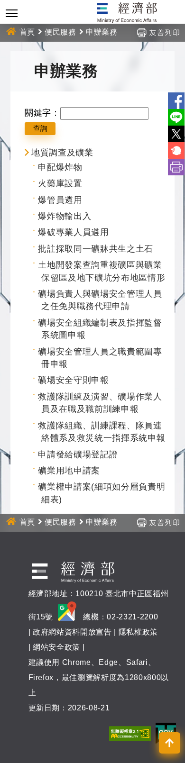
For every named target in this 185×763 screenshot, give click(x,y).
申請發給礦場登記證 (78, 454)
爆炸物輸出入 (64, 216)
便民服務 (60, 32)
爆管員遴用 (60, 200)
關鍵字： (42, 113)
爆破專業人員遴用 (73, 232)
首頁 (27, 32)
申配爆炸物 (60, 167)
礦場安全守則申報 (73, 380)
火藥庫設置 (60, 183)
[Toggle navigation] (11, 13)
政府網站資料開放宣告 (72, 632)
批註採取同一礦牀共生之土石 (95, 249)
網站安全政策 (56, 647)
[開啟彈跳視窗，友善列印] (158, 32)
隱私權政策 (138, 632)
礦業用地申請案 (69, 470)
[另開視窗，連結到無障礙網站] (130, 733)
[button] (169, 743)
